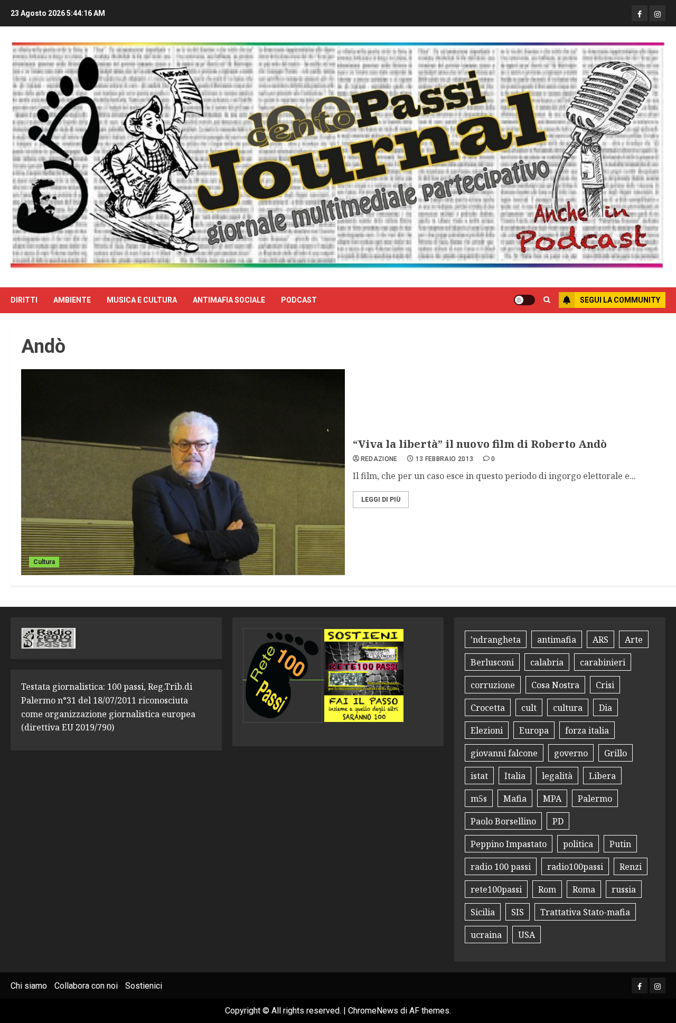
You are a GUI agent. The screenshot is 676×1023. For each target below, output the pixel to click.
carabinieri (602, 662)
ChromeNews (373, 1011)
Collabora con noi (86, 986)
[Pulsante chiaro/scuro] (524, 300)
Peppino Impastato (509, 844)
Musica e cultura (142, 300)
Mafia (515, 798)
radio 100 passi (501, 866)
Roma (583, 889)
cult (529, 708)
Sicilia (483, 912)
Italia (514, 776)
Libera (602, 776)
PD (558, 821)
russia (624, 889)
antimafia (556, 639)
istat (479, 776)
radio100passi (575, 866)
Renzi (630, 866)
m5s (479, 798)
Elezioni (487, 730)
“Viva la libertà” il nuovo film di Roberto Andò (480, 444)
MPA (552, 798)
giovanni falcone (504, 753)
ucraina (486, 935)
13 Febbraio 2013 (445, 459)
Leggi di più (380, 499)
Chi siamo (29, 986)
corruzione (493, 685)
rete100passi (496, 889)
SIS (517, 912)
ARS (600, 639)
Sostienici (143, 986)
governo (571, 753)
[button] (546, 300)
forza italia (587, 730)
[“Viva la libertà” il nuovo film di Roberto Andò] (183, 472)
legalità (557, 776)
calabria (547, 662)
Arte (634, 639)
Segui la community (620, 300)
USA (526, 935)
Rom (547, 889)
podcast (299, 300)
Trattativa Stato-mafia (585, 912)
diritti (24, 300)
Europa (534, 730)
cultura (568, 708)
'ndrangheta (496, 639)
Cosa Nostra (555, 685)
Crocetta (488, 708)
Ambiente (72, 300)
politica (578, 844)
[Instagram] (657, 13)
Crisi (605, 685)
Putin (620, 844)
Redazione (379, 459)
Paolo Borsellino (503, 821)
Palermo (595, 798)
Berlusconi (492, 662)
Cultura (44, 562)
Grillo (615, 753)
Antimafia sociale (229, 300)
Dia (605, 708)
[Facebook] (639, 13)
